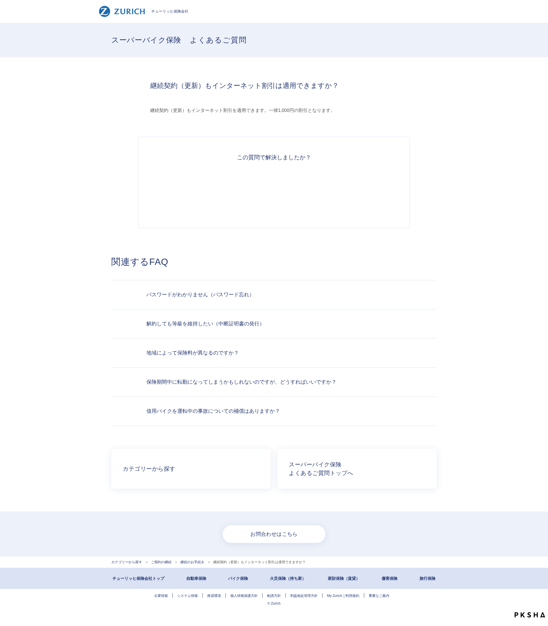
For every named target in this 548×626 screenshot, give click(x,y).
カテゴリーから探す (126, 562)
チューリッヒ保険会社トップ (138, 578)
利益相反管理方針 (304, 596)
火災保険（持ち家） (288, 578)
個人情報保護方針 (244, 596)
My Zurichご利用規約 (343, 596)
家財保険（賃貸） (344, 578)
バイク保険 (238, 578)
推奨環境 (214, 596)
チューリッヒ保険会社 (169, 11)
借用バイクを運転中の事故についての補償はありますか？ (213, 411)
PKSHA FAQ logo (530, 615)
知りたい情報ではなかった (353, 191)
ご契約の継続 (161, 562)
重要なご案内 (379, 596)
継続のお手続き (192, 562)
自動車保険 (196, 578)
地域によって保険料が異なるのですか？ (192, 353)
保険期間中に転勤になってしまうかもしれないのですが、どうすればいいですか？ (241, 382)
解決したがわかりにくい (248, 191)
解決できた (195, 191)
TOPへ (539, 603)
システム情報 (187, 596)
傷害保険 (390, 578)
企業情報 (161, 596)
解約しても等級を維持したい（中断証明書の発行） (205, 324)
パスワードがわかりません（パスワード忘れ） (200, 294)
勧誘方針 (274, 596)
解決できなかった (300, 191)
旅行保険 (428, 578)
